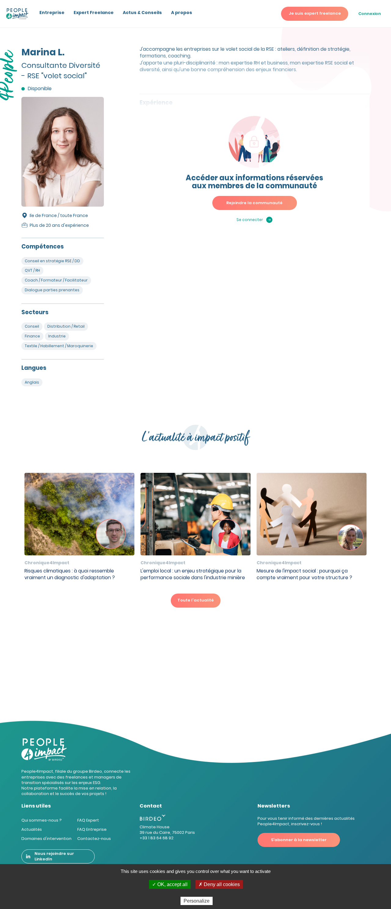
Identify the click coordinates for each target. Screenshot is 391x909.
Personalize (197, 900)
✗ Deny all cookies (219, 884)
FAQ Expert (88, 820)
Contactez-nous (94, 838)
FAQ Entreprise (92, 829)
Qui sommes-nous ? (41, 820)
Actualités (31, 829)
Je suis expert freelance (315, 13)
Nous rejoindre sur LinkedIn (54, 856)
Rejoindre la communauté (254, 203)
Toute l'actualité (195, 600)
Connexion (369, 14)
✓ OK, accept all (170, 884)
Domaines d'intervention (46, 838)
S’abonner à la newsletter (299, 840)
